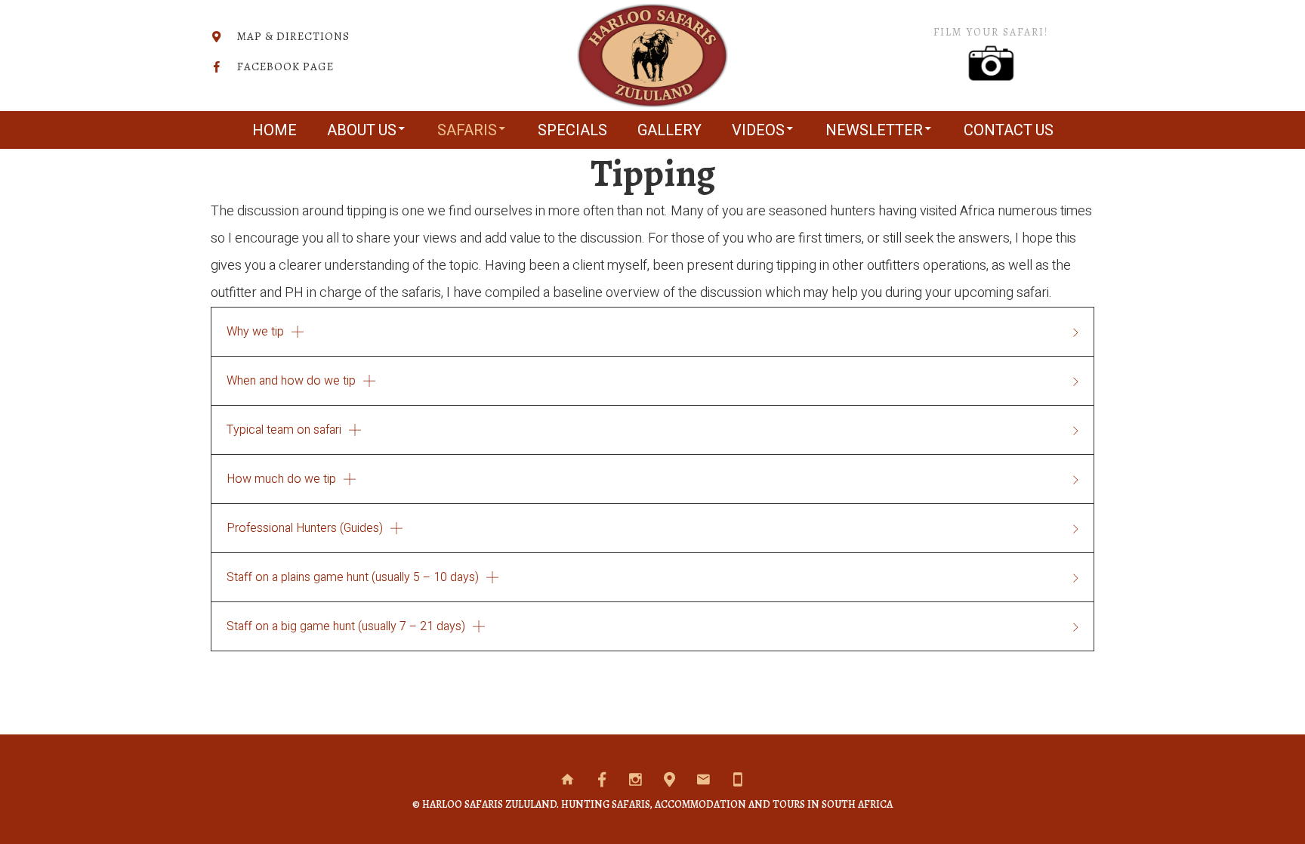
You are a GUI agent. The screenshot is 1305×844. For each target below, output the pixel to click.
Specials (572, 130)
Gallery (669, 130)
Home (274, 130)
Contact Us (1009, 130)
